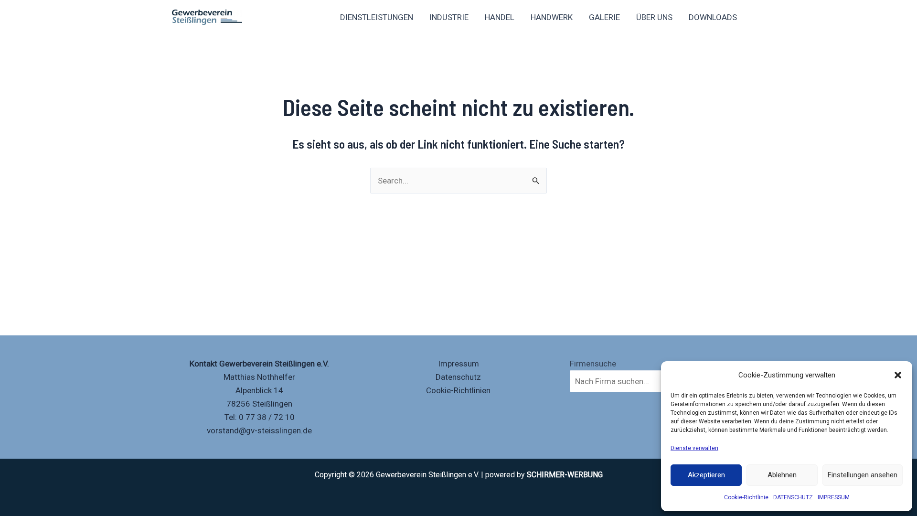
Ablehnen (782, 475)
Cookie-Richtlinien (458, 390)
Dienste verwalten (694, 448)
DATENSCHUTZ (793, 497)
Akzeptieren (706, 475)
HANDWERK (552, 17)
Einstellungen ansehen (862, 475)
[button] (898, 375)
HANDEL (499, 17)
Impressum (458, 363)
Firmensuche (593, 363)
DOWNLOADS (713, 17)
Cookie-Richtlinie (746, 497)
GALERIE (604, 17)
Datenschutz (458, 377)
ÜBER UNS (654, 17)
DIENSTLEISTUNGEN (376, 17)
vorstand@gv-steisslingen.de (259, 430)
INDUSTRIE (449, 17)
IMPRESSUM (834, 497)
